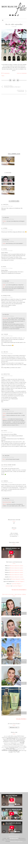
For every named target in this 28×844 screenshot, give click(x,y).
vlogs (25, 750)
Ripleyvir (5, 419)
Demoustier (5, 318)
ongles (14, 744)
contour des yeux (22, 737)
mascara (18, 743)
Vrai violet (8, 162)
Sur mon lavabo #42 (14, 712)
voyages (10, 751)
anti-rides (10, 736)
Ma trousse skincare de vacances (16, 565)
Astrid (4, 243)
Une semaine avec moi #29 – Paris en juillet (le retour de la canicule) (14, 661)
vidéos (23, 748)
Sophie (4, 284)
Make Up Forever (7, 743)
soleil (24, 747)
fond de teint (12, 740)
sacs (24, 745)
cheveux (10, 737)
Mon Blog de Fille (14, 838)
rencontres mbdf (13, 745)
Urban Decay (19, 748)
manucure (13, 743)
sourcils (4, 748)
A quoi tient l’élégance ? (20, 581)
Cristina (4, 221)
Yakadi (4, 413)
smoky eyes (20, 747)
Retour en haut (13, 836)
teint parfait (10, 748)
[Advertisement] (6, 108)
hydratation (20, 740)
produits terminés (6, 745)
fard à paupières (20, 738)
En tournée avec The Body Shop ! (8, 182)
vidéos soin (21, 750)
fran (3, 287)
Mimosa (4, 504)
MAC (23, 741)
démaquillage (11, 738)
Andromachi (8, 585)
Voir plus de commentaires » (19, 589)
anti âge (15, 736)
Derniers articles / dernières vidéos (14, 594)
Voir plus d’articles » (21, 719)
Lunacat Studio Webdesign (16, 841)
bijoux (22, 736)
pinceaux (22, 744)
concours (15, 737)
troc (16, 748)
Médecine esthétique (8, 744)
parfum (18, 744)
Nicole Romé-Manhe (7, 502)
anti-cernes (6, 736)
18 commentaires (6, 73)
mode (22, 742)
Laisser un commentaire (22, 73)
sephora (3, 747)
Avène (19, 736)
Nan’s (4, 459)
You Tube (16, 751)
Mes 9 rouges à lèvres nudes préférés (8, 191)
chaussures (5, 737)
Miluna (4, 415)
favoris (6, 740)
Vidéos (2, 75)
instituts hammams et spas (15, 741)
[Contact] (10, 15)
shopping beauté (13, 747)
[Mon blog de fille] (14, 13)
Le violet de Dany (8, 172)
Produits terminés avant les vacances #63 (14, 683)
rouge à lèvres (20, 745)
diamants (4, 738)
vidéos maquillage (10, 750)
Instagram (6, 741)
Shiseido (6, 747)
